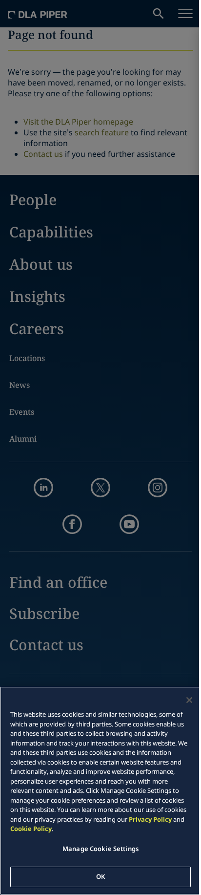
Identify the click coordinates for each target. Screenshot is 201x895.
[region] (100, 790)
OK (100, 876)
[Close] (189, 700)
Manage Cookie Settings (100, 848)
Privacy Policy (150, 819)
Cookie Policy (31, 828)
